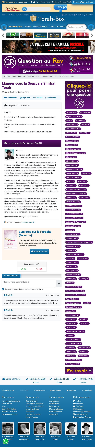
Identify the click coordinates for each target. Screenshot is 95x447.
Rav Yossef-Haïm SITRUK (87, 438)
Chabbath (72, 141)
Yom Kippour (72, 364)
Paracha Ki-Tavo (8, 15)
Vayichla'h (83, 356)
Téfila (84, 323)
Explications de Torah (76, 194)
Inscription (22, 2)
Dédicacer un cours (9, 414)
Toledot (70, 335)
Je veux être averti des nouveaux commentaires (24, 289)
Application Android (83, 417)
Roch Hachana (15, 26)
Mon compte (9, 2)
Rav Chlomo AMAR (55, 438)
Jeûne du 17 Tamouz (75, 222)
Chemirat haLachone (75, 153)
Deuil (70, 181)
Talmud (83, 319)
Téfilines (71, 327)
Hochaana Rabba (73, 206)
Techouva (71, 323)
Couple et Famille (73, 177)
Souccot (71, 319)
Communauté (72, 165)
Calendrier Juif (31, 401)
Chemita (71, 157)
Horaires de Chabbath (34, 406)
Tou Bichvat (84, 348)
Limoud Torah (73, 246)
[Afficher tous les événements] (31, 1)
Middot (70, 258)
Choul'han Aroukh (28, 222)
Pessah (71, 279)
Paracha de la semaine (11, 401)
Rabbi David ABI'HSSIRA (39, 438)
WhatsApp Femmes (83, 412)
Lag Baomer (72, 238)
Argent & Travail (74, 117)
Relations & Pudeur (75, 291)
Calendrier (79, 15)
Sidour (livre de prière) (34, 404)
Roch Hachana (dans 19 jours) (26, 15)
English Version (32, 417)
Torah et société (73, 339)
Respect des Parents (75, 295)
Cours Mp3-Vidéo (9, 409)
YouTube (79, 406)
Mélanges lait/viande (74, 254)
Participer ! (61, 9)
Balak (69, 121)
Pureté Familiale (73, 287)
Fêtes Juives (7, 404)
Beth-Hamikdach (73, 129)
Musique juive (72, 262)
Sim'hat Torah (33, 76)
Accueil (7, 76)
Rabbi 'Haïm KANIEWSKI (24, 438)
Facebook (79, 404)
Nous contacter (13, 379)
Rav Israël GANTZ (71, 438)
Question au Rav (40, 26)
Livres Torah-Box (32, 409)
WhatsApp (79, 409)
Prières (70, 283)
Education (71, 185)
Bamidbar (80, 121)
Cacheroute (72, 137)
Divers (82, 181)
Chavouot (71, 145)
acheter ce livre (40, 251)
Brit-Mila (84, 133)
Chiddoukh (72, 161)
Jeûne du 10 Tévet (74, 218)
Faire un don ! (54, 406)
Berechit (85, 125)
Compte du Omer (74, 169)
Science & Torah (73, 307)
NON (40, 269)
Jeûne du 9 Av (73, 226)
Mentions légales (56, 409)
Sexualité (70, 311)
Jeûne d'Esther (73, 210)
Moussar (83, 258)
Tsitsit (83, 352)
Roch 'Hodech (72, 299)
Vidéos (28, 26)
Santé (87, 303)
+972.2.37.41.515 (60, 379)
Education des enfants (76, 189)
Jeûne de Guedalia (74, 214)
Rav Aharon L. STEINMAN (7, 438)
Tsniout (70, 356)
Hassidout (84, 198)
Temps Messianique (75, 331)
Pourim (83, 279)
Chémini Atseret (73, 149)
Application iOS (81, 414)
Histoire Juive (73, 202)
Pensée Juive (73, 275)
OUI (24, 269)
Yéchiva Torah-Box (9, 412)
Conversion (72, 173)
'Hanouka (71, 112)
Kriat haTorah (73, 234)
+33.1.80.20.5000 (37, 379)
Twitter (78, 401)
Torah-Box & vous (73, 343)
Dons (52, 26)
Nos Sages (72, 271)
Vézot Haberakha (73, 360)
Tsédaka (71, 352)
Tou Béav (70, 348)
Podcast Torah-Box (33, 414)
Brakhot (71, 133)
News (4, 406)
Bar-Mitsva (72, 125)
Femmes (61, 26)
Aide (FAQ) (53, 414)
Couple (86, 173)
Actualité (85, 112)
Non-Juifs (71, 267)
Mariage (71, 250)
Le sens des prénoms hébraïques (79, 242)
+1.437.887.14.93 (84, 379)
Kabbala (70, 230)
